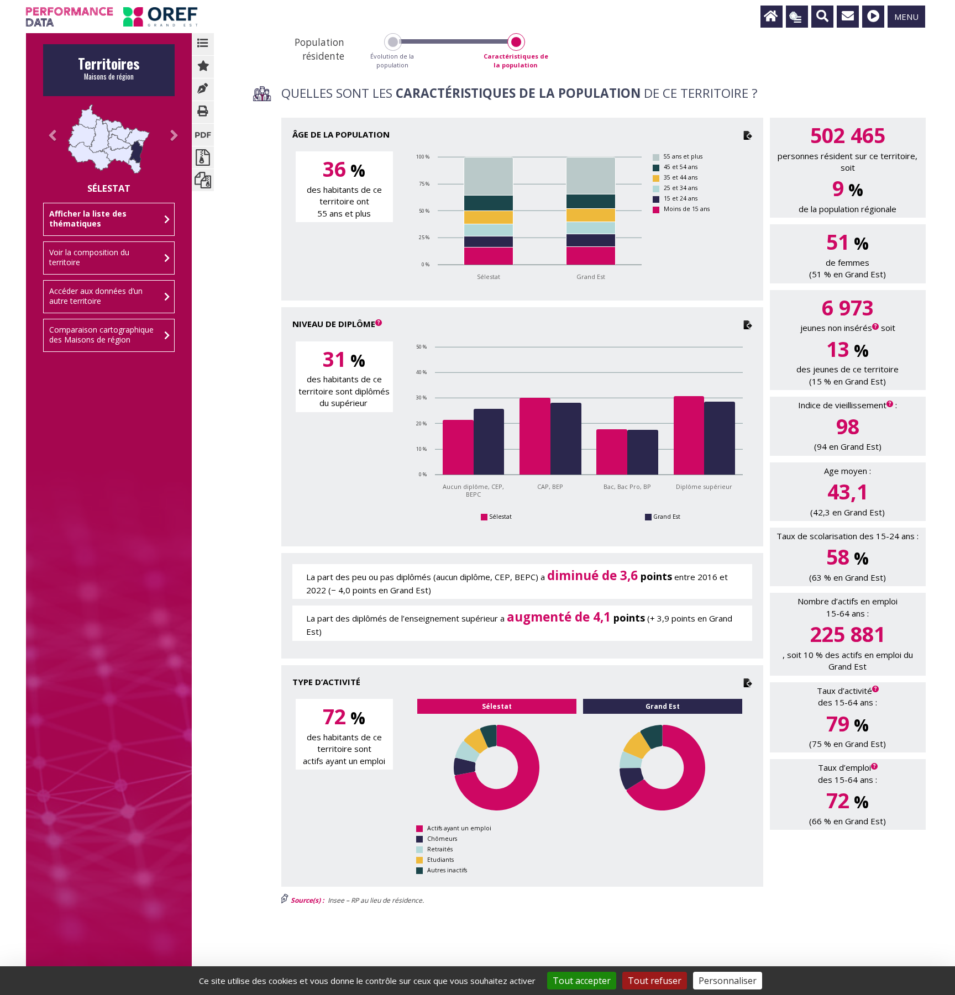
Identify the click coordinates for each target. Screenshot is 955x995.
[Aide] (873, 17)
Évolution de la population (392, 60)
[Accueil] (771, 17)
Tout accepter (582, 981)
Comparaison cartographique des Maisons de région (101, 334)
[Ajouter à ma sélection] (203, 67)
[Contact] (848, 17)
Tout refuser (654, 981)
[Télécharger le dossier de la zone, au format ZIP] (203, 180)
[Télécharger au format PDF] (203, 135)
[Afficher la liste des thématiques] (203, 44)
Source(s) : (306, 900)
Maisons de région (109, 71)
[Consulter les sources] (203, 89)
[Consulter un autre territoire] (48, 147)
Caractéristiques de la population (516, 60)
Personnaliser (728, 981)
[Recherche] (822, 17)
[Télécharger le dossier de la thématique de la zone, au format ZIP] (203, 157)
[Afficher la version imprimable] (203, 112)
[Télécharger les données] (747, 134)
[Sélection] (797, 17)
